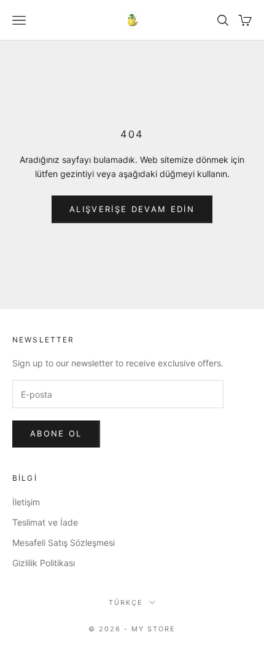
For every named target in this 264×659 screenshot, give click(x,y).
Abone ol (56, 433)
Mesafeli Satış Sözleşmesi (63, 542)
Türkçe (126, 602)
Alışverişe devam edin (132, 209)
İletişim (26, 502)
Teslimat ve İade (45, 522)
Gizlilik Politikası (43, 563)
